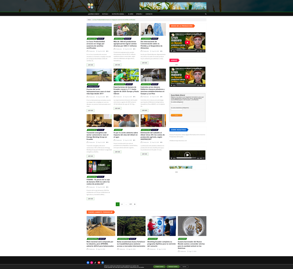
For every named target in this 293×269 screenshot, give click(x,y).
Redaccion (92, 249)
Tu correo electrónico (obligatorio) (180, 107)
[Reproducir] (171, 51)
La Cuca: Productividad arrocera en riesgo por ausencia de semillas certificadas (113, 19)
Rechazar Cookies (173, 266)
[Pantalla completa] (203, 51)
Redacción (92, 51)
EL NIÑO (130, 14)
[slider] (186, 157)
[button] (187, 155)
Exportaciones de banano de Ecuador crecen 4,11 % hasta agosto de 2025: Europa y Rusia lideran (126, 90)
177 (130, 204)
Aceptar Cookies (159, 266)
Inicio (89, 19)
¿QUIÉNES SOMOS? (93, 14)
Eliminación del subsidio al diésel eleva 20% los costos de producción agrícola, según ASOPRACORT (153, 136)
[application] (187, 42)
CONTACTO (149, 14)
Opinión (139, 14)
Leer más (90, 65)
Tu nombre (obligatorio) (177, 102)
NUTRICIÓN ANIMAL (118, 14)
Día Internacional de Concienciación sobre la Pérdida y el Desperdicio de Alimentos (151, 45)
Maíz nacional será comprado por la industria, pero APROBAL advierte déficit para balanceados (100, 244)
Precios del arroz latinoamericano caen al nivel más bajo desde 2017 (98, 91)
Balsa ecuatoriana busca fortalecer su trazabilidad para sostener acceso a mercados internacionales (131, 244)
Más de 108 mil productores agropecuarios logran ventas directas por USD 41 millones (125, 43)
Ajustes (184, 266)
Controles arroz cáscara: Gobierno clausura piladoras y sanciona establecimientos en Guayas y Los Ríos (153, 90)
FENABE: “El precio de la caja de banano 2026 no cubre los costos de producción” (98, 181)
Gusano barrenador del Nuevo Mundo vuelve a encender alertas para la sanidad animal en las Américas (191, 245)
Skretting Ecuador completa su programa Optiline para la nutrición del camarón (161, 244)
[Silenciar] (201, 51)
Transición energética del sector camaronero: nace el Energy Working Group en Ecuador (98, 136)
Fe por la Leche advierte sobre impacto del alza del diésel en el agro (126, 135)
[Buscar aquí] (205, 14)
